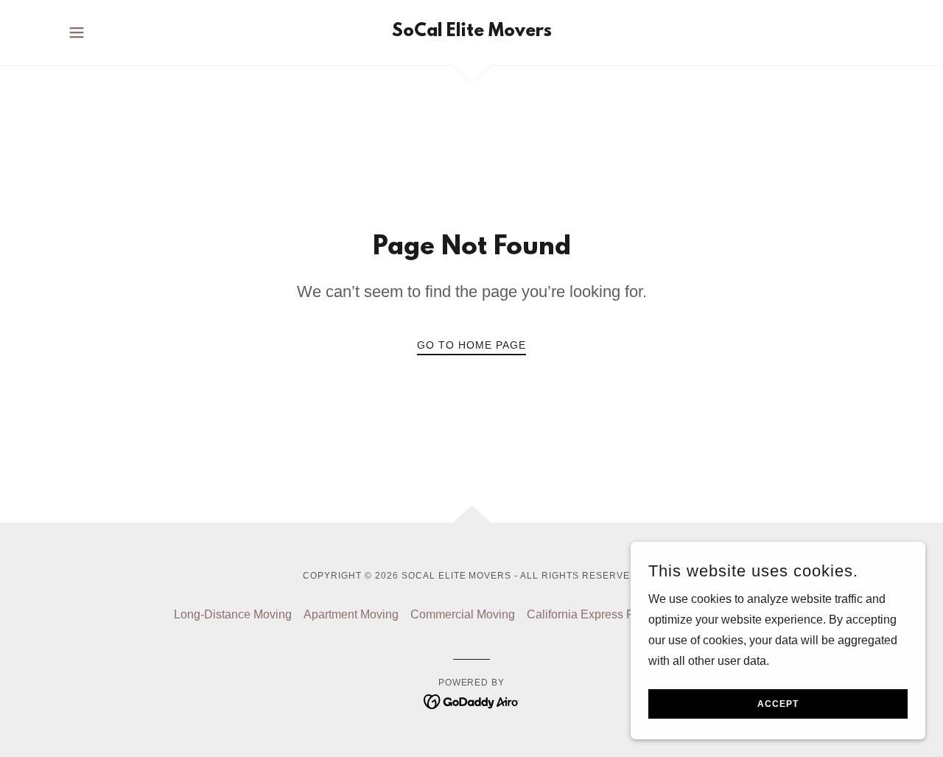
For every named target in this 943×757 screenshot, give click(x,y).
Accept (778, 704)
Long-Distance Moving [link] (233, 614)
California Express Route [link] (592, 614)
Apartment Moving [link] (351, 614)
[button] (76, 32)
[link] (472, 32)
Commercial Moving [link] (462, 614)
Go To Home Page (471, 345)
